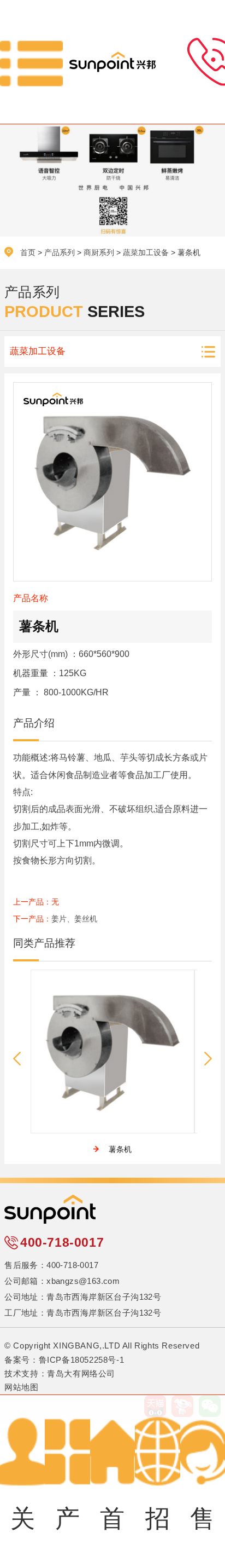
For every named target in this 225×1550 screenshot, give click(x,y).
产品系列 (59, 252)
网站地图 (21, 1387)
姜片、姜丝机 (74, 918)
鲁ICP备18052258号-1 (82, 1360)
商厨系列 (99, 252)
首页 (27, 252)
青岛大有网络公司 (81, 1373)
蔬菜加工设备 (146, 252)
